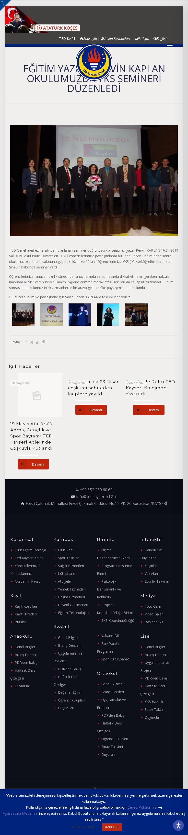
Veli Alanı (152, 573)
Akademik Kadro (28, 581)
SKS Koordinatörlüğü (117, 620)
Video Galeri (154, 614)
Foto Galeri (153, 606)
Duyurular (22, 686)
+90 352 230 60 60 (96, 489)
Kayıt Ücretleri (26, 614)
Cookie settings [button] (83, 826)
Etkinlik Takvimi (157, 581)
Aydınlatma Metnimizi (20, 813)
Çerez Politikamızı (142, 807)
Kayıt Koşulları (26, 606)
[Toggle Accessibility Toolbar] (178, 825)
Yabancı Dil (110, 635)
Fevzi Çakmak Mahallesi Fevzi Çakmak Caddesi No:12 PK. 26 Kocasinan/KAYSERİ (96, 503)
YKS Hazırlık (154, 701)
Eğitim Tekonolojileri (74, 612)
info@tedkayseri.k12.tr (96, 496)
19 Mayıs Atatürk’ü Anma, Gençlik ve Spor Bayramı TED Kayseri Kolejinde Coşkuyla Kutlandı (31, 436)
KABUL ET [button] (112, 827)
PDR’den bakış (26, 662)
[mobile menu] (170, 45)
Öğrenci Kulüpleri (71, 700)
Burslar (20, 622)
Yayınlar (151, 565)
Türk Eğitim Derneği (30, 550)
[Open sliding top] (5, 5)
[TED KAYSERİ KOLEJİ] (94, 62)
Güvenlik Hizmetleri (73, 604)
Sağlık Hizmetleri (71, 565)
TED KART (67, 38)
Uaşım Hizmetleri (71, 597)
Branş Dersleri (26, 654)
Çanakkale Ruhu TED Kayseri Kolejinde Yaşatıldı (150, 387)
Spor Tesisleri (68, 558)
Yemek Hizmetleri (72, 589)
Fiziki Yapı (65, 550)
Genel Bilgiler (25, 647)
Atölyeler (65, 581)
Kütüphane (66, 573)
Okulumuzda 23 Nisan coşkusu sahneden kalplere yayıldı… (94, 387)
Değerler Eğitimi (70, 692)
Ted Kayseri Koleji (29, 558)
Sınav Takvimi (112, 746)
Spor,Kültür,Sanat (115, 659)
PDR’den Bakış (69, 669)
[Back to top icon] (94, 788)
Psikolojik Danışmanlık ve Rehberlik (109, 589)
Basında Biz (154, 622)
